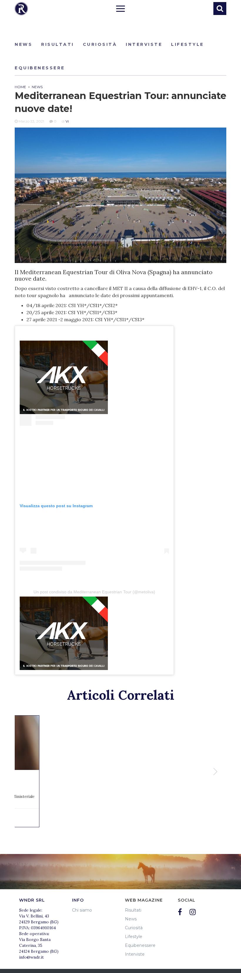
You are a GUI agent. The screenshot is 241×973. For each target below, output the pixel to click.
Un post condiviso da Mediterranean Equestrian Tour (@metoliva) (94, 592)
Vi (67, 121)
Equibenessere (40, 68)
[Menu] (120, 9)
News (23, 44)
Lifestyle (187, 44)
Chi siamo (82, 910)
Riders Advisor (21, 8)
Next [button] (216, 771)
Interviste (144, 44)
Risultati (57, 44)
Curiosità (100, 44)
